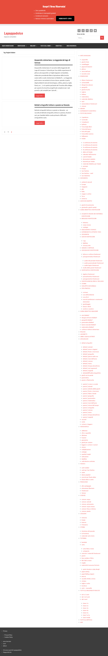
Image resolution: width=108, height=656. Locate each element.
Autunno (84, 517)
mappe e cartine (86, 194)
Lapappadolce (13, 33)
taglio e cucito (86, 583)
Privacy (5, 631)
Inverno (84, 522)
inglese (84, 92)
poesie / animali (87, 386)
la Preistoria (85, 533)
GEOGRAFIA (84, 178)
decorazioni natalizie (89, 159)
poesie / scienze (88, 410)
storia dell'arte (86, 71)
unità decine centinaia (88, 461)
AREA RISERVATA (71, 46)
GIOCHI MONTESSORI (88, 236)
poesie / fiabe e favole (89, 393)
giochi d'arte (85, 62)
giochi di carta (86, 89)
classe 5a (85, 613)
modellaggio (85, 64)
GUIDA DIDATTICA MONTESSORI (90, 209)
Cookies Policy (8, 637)
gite (83, 189)
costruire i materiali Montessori (91, 553)
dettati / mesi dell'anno (90, 359)
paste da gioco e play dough (91, 569)
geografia (84, 87)
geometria (85, 440)
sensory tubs (87, 245)
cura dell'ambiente (88, 294)
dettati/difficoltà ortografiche (92, 373)
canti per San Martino (88, 470)
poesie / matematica (89, 400)
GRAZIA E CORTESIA (88, 248)
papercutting (85, 571)
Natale (84, 138)
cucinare (85, 292)
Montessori (85, 490)
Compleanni (85, 122)
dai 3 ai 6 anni (86, 597)
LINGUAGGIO (84, 339)
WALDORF (33, 46)
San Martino (85, 171)
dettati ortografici (87, 343)
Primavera (85, 524)
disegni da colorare (87, 85)
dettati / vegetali (88, 370)
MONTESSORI (21, 46)
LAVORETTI (83, 334)
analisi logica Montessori (91, 265)
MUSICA (82, 463)
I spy (84, 240)
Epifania (84, 124)
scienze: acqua (86, 499)
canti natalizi (85, 467)
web (81, 622)
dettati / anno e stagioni (90, 349)
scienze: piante (86, 511)
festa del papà (86, 131)
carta (83, 544)
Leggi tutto (39, 95)
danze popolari (86, 475)
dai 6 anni (84, 599)
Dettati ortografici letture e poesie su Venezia (52, 105)
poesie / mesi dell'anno (90, 403)
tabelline (84, 459)
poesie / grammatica (89, 398)
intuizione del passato (88, 531)
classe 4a (85, 610)
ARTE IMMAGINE (85, 55)
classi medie (86, 617)
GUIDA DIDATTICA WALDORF (89, 311)
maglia (84, 563)
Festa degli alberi (87, 126)
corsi (4, 643)
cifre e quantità (86, 433)
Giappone (84, 187)
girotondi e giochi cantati (89, 207)
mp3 (83, 101)
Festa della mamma (87, 134)
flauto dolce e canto (87, 479)
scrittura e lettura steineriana (90, 329)
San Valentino (86, 175)
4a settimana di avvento (90, 149)
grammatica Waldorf (88, 322)
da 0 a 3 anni (85, 594)
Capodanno (85, 117)
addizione (84, 430)
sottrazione (85, 456)
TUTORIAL (83, 538)
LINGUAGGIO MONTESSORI (90, 250)
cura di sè (86, 297)
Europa (84, 184)
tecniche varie (86, 74)
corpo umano (87, 225)
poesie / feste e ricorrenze (91, 391)
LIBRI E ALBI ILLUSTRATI (87, 336)
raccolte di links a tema (88, 578)
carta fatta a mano (88, 548)
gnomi (83, 556)
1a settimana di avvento (90, 142)
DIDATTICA (59, 46)
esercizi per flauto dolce (89, 477)
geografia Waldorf (87, 320)
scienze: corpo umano (88, 506)
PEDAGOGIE (84, 482)
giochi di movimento (88, 205)
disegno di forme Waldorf (89, 317)
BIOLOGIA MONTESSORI (89, 218)
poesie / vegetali (88, 417)
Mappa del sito (7, 652)
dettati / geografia (88, 354)
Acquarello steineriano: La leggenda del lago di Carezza (52, 61)
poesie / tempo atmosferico (91, 415)
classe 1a (85, 603)
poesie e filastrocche (88, 380)
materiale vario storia (88, 536)
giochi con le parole (87, 375)
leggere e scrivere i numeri (90, 445)
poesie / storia (87, 412)
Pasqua (84, 168)
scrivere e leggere (87, 424)
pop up (84, 576)
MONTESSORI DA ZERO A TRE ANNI (93, 281)
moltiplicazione (86, 449)
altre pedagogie (86, 486)
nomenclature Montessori (89, 104)
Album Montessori (87, 80)
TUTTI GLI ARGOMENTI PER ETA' (90, 590)
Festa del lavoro (86, 129)
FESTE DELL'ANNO (85, 113)
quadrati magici (86, 454)
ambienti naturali (87, 182)
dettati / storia (87, 363)
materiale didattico (87, 99)
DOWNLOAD (84, 76)
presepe (85, 166)
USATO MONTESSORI (8, 46)
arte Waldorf (85, 315)
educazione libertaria (88, 488)
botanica (85, 222)
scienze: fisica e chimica (89, 509)
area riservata (7, 641)
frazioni (84, 437)
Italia (83, 191)
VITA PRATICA (86, 288)
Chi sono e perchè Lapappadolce (12, 650)
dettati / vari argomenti (90, 368)
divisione (84, 435)
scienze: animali (86, 502)
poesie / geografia (88, 396)
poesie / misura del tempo (91, 405)
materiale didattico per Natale (92, 164)
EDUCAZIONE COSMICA (89, 229)
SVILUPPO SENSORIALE (89, 286)
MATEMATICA (84, 426)
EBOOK (82, 108)
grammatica (85, 377)
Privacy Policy (8, 635)
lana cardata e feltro (88, 558)
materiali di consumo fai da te (90, 565)
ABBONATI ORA (65, 18)
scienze (84, 106)
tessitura (84, 586)
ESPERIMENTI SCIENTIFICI (88, 111)
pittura (84, 69)
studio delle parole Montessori (92, 267)
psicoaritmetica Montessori (91, 276)
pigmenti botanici (87, 66)
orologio (84, 452)
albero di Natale (87, 152)
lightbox (85, 243)
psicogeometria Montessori (91, 279)
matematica (85, 96)
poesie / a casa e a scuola (90, 384)
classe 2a (85, 605)
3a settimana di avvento (90, 147)
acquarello (85, 59)
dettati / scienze (88, 361)
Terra (83, 196)
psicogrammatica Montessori (91, 256)
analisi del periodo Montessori (93, 260)
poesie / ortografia (88, 407)
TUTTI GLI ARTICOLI (86, 620)
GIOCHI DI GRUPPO (86, 201)
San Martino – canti (87, 173)
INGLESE (82, 332)
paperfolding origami (88, 574)
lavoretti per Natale (89, 161)
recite (83, 422)
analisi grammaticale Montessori (94, 263)
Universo (84, 198)
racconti (84, 419)
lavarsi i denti (87, 306)
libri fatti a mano (86, 560)
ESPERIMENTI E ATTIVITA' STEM (91, 232)
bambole (84, 542)
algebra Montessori (88, 274)
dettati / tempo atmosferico (91, 366)
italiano (84, 94)
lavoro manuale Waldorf (89, 324)
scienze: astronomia (87, 504)
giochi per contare (87, 442)
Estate (83, 520)
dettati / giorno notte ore (90, 356)
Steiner (84, 493)
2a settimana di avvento (90, 145)
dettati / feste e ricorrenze (91, 351)
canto (83, 472)
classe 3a (85, 608)
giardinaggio (86, 304)
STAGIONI (83, 513)
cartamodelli (85, 82)
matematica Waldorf (88, 327)
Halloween (85, 136)
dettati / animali (87, 347)
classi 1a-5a (86, 615)
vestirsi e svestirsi (88, 309)
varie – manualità (87, 588)
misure (84, 447)
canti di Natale (87, 157)
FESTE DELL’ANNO (46, 46)
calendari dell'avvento (89, 154)
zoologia (85, 227)
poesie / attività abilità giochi (91, 389)
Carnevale (85, 119)
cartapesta (86, 551)
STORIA (84, 283)
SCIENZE (82, 495)
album (5, 646)
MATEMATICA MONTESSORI (90, 270)
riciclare (84, 581)
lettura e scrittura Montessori (91, 254)
